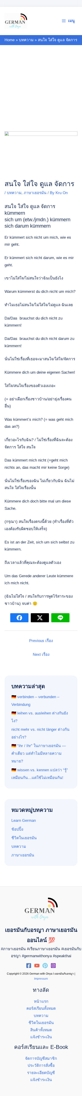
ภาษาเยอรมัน (35, 193)
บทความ (14, 193)
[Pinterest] (45, 965)
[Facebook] (28, 965)
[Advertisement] (41, 88)
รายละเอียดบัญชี (41, 1073)
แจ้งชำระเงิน (41, 1037)
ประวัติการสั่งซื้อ (41, 1065)
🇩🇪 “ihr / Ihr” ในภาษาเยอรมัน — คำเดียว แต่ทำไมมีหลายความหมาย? (38, 753)
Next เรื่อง (41, 654)
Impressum (41, 978)
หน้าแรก (41, 1001)
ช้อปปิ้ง (17, 829)
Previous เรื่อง (41, 641)
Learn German (23, 820)
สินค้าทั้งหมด (41, 1030)
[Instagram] (53, 965)
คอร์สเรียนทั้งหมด (41, 1008)
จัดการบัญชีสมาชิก (41, 1058)
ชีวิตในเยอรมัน (24, 838)
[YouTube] (37, 965)
